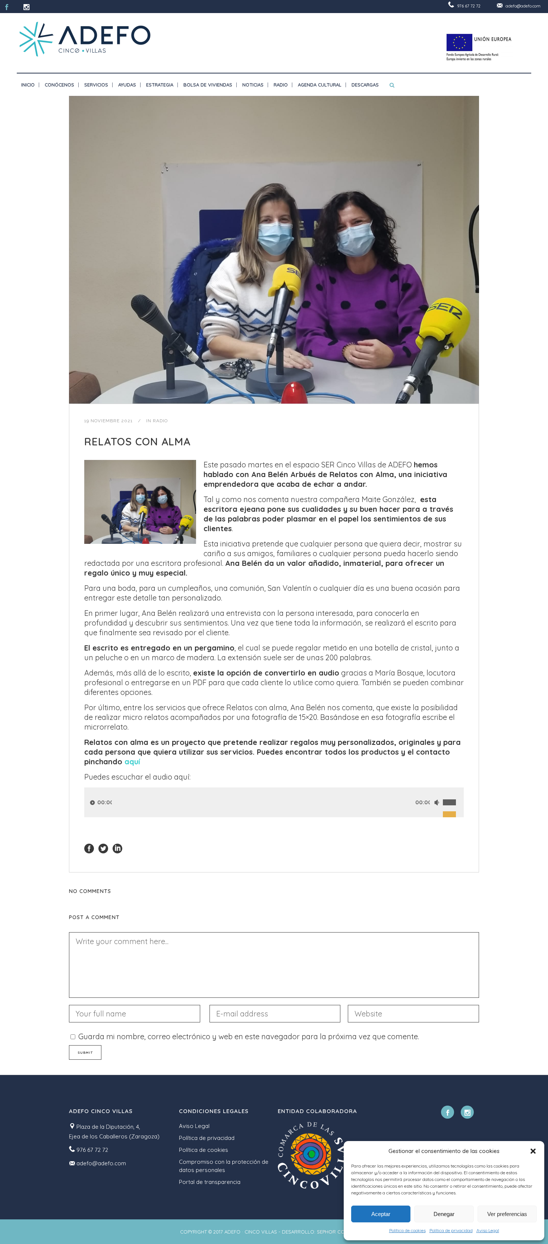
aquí (132, 761)
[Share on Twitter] (103, 847)
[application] (274, 802)
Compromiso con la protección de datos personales (223, 1166)
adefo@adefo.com (523, 6)
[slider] (453, 794)
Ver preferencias (507, 1214)
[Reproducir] (92, 802)
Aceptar (380, 1214)
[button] (533, 1151)
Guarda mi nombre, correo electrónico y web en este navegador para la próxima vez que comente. (248, 1036)
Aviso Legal (487, 1230)
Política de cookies (407, 1230)
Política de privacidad (451, 1230)
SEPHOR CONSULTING (342, 1232)
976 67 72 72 (469, 6)
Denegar (444, 1214)
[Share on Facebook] (89, 847)
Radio (160, 420)
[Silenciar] (436, 802)
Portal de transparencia (209, 1181)
